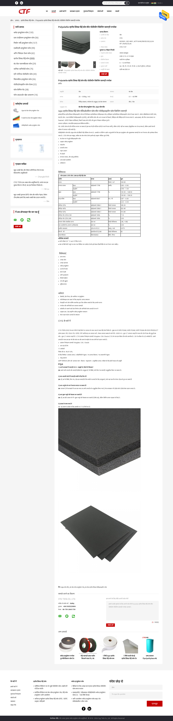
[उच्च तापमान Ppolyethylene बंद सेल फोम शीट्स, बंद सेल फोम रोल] (150, 644)
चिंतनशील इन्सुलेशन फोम (23, 79)
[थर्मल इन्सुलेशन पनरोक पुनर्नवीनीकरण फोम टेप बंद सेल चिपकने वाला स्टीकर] (67, 644)
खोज (127, 3)
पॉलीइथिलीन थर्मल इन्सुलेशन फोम (31, 125)
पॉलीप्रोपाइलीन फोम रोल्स (23, 84)
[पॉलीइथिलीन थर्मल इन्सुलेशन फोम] (16, 125)
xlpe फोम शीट (65, 587)
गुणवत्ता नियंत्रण (88, 11)
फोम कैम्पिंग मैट (19, 89)
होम (12, 20)
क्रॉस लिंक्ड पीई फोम (27, 20)
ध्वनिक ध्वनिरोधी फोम (21, 69)
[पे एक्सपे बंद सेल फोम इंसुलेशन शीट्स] (16, 118)
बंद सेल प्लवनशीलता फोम (23, 63)
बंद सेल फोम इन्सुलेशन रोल (77, 587)
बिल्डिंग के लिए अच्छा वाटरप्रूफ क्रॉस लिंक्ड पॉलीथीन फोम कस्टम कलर (89, 687)
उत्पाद (17, 20)
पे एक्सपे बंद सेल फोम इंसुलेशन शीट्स (32, 118)
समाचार (109, 11)
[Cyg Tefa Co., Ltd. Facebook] (16, 3)
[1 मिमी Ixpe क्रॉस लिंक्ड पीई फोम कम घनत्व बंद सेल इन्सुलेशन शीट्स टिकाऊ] (108, 644)
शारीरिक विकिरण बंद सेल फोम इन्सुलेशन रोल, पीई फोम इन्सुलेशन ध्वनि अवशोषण (51, 693)
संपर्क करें (100, 11)
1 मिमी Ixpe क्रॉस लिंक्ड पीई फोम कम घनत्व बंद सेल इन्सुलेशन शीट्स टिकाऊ (108, 657)
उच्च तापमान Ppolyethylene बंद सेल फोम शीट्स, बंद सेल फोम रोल (149, 657)
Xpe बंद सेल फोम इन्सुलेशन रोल (30, 111)
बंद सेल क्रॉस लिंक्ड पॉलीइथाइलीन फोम (96, 587)
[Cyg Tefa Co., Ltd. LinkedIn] (21, 3)
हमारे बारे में (63, 11)
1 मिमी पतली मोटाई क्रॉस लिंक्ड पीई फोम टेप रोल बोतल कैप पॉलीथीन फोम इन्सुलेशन (129, 657)
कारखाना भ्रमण (75, 11)
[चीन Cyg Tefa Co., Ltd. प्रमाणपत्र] (21, 148)
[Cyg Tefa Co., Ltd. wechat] (30, 220)
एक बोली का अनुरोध (143, 3)
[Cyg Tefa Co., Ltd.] (24, 11)
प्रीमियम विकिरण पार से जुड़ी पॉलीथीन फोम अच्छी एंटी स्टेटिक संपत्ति (51, 687)
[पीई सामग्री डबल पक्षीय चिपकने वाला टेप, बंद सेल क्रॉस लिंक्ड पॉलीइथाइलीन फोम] (88, 644)
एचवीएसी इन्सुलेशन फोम (22, 48)
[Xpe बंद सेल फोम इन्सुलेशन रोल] (16, 110)
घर (47, 11)
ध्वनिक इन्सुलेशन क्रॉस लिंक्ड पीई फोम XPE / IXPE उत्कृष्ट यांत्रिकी (51, 700)
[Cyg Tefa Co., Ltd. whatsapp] (23, 220)
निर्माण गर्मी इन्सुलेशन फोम (23, 43)
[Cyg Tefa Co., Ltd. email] (17, 220)
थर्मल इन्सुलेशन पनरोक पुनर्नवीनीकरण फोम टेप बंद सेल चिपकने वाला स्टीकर (67, 657)
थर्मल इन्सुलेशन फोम (21, 32)
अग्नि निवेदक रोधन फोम (22, 53)
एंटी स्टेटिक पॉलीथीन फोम (23, 74)
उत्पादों (54, 11)
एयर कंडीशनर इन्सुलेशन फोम (24, 37)
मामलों (117, 11)
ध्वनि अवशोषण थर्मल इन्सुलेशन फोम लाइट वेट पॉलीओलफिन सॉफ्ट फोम (87, 700)
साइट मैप (13, 705)
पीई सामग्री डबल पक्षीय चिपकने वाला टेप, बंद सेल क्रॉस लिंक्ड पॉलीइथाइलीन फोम (88, 657)
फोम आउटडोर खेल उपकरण (24, 95)
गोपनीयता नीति (54, 718)
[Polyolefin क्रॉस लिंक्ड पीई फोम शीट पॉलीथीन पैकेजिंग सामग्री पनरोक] (76, 45)
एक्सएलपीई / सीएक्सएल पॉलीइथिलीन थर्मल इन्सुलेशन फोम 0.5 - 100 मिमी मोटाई (89, 693)
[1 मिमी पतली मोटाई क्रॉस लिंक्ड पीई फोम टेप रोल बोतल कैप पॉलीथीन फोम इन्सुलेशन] (129, 644)
